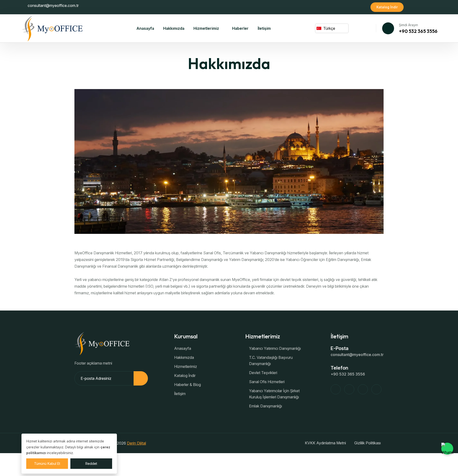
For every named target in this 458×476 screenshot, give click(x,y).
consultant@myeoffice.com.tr (53, 5)
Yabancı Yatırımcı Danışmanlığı (275, 348)
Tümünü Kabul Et (47, 463)
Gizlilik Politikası (367, 443)
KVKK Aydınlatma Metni (325, 443)
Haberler (240, 28)
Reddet (91, 463)
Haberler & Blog (187, 384)
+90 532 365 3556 (418, 31)
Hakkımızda (173, 28)
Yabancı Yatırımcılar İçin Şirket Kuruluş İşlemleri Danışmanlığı (274, 393)
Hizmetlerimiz (206, 28)
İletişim (264, 28)
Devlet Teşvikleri (263, 372)
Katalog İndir (387, 7)
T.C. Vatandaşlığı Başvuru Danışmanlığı (271, 360)
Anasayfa (145, 28)
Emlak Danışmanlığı (265, 406)
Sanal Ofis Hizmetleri (267, 381)
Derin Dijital (136, 443)
